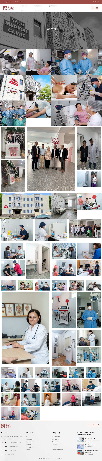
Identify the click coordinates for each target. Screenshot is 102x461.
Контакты (37, 10)
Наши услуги (30, 442)
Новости (28, 449)
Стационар (24, 10)
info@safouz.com (13, 446)
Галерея (28, 444)
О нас (27, 436)
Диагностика (53, 6)
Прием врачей (56, 436)
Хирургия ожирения (57, 449)
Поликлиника (38, 6)
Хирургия (54, 444)
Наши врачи (29, 439)
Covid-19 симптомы (91, 445)
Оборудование (30, 447)
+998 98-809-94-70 (15, 443)
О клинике (24, 6)
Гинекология (55, 447)
